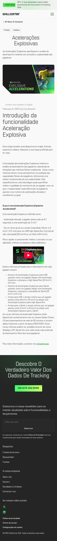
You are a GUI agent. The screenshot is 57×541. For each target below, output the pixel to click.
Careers (6, 482)
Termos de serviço (10, 523)
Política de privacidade (11, 518)
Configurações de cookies (12, 527)
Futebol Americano (11, 452)
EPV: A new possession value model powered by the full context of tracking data (33, 4)
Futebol (6, 462)
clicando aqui (43, 344)
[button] (51, 14)
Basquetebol (8, 457)
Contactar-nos (9, 492)
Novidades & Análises (12, 487)
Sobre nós (7, 477)
